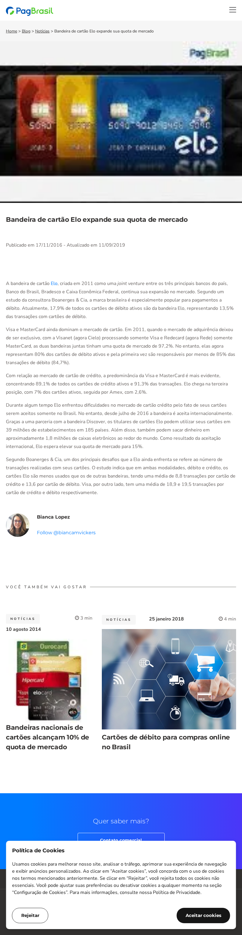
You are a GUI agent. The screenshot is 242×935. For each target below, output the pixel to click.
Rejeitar (30, 915)
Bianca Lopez (53, 517)
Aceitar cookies (203, 915)
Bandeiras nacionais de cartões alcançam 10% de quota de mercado (47, 737)
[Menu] (232, 9)
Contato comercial (121, 840)
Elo (54, 283)
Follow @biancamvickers (66, 532)
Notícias (42, 31)
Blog (26, 31)
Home (11, 31)
